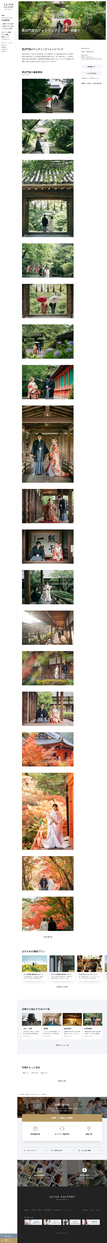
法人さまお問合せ (57, 1210)
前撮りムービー (6, 37)
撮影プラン (26, 1072)
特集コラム (4, 45)
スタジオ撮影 (5, 34)
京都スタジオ (89, 57)
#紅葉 (83, 51)
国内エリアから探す (8, 23)
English (92, 1210)
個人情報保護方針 (47, 1210)
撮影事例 (4, 47)
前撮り (3, 15)
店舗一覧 (4, 51)
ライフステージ (6, 39)
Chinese (98, 1210)
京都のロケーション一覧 (62, 1045)
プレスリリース (66, 1210)
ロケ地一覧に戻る (47, 936)
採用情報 (39, 1210)
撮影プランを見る (86, 83)
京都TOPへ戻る (62, 1081)
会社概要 (33, 1210)
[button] (102, 964)
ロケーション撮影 (6, 32)
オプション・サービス (7, 42)
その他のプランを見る (62, 986)
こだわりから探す (8, 28)
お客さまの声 (34, 1072)
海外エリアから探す (8, 26)
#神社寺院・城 (89, 51)
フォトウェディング (7, 17)
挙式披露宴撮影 (6, 20)
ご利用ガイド (5, 49)
